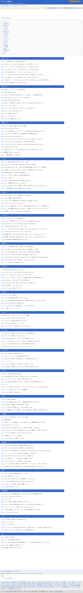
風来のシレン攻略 (31, 585)
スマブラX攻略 (18, 583)
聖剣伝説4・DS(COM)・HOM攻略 (34, 583)
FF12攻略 (25, 585)
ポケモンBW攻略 (13, 582)
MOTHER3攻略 (39, 585)
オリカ (2, 64)
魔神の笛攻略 (18, 586)
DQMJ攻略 (44, 583)
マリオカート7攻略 (57, 585)
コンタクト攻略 (30, 586)
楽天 (6, 588)
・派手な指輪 (6, 50)
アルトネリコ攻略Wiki (6, 1)
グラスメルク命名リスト (6, 17)
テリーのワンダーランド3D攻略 (59, 583)
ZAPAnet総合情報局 (5, 5)
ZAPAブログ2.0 (46, 586)
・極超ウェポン (6, 25)
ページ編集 (64, 8)
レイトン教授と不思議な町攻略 (74, 585)
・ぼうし (5, 51)
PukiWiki (8, 591)
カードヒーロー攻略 (38, 586)
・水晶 (4, 48)
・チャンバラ (6, 40)
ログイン (80, 8)
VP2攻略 (24, 583)
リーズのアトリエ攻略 (10, 583)
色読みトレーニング (55, 586)
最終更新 (52, 8)
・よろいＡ (5, 26)
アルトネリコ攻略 (53, 582)
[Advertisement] (41, 13)
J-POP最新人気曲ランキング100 (14, 588)
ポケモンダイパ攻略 (30, 582)
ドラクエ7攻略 (6, 585)
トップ (46, 8)
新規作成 (68, 8)
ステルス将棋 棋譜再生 (64, 586)
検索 (56, 8)
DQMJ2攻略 (49, 583)
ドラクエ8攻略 (12, 585)
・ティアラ (5, 41)
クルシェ (16, 77)
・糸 (4, 53)
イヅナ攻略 (24, 586)
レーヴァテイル (28, 102)
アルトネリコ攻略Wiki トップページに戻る (11, 571)
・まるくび (5, 35)
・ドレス (5, 36)
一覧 (49, 8)
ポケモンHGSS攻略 (5, 582)
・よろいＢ (5, 28)
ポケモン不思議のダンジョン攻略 (42, 582)
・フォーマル (6, 38)
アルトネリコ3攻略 (71, 582)
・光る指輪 (5, 45)
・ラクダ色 (5, 33)
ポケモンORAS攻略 (21, 582)
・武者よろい (6, 31)
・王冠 (4, 43)
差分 (72, 8)
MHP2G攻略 (64, 585)
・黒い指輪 (5, 46)
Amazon (2, 588)
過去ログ (75, 8)
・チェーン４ (6, 21)
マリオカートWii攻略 (48, 585)
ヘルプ (59, 8)
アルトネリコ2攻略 (62, 582)
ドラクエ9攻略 (19, 585)
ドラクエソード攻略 (70, 583)
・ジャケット (6, 30)
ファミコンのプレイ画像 (75, 586)
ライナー (3, 61)
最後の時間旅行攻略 (10, 586)
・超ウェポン (6, 23)
